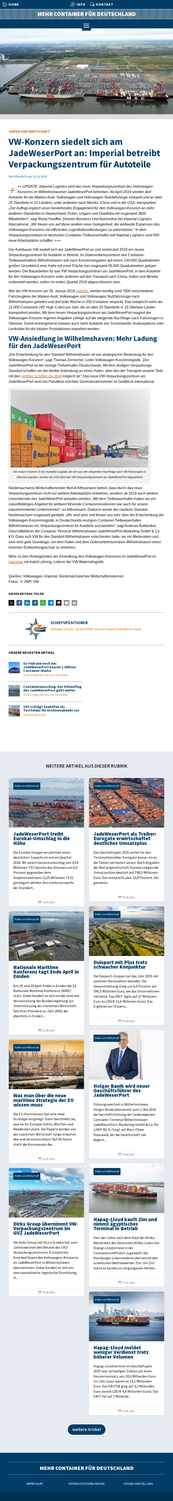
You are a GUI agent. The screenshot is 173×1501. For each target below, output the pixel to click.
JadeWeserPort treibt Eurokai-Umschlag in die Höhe (46, 842)
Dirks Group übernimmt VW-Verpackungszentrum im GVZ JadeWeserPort (46, 1232)
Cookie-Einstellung (138, 1484)
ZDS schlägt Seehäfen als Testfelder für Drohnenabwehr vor (51, 709)
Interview (16, 562)
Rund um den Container (52, 675)
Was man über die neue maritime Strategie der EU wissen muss (46, 1101)
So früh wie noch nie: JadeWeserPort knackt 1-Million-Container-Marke (50, 667)
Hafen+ (41, 715)
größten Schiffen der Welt (41, 376)
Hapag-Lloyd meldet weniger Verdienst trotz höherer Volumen (126, 1353)
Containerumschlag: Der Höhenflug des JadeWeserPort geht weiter (52, 689)
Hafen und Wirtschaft (29, 132)
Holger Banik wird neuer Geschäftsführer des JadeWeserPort (126, 1094)
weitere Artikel (86, 1429)
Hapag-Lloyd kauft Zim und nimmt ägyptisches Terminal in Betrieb (126, 1225)
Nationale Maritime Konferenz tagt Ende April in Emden (46, 973)
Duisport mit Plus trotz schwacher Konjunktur (126, 965)
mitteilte (82, 291)
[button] (11, 603)
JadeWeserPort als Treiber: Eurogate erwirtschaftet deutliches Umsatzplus (126, 839)
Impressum (35, 1484)
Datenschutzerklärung (86, 1484)
